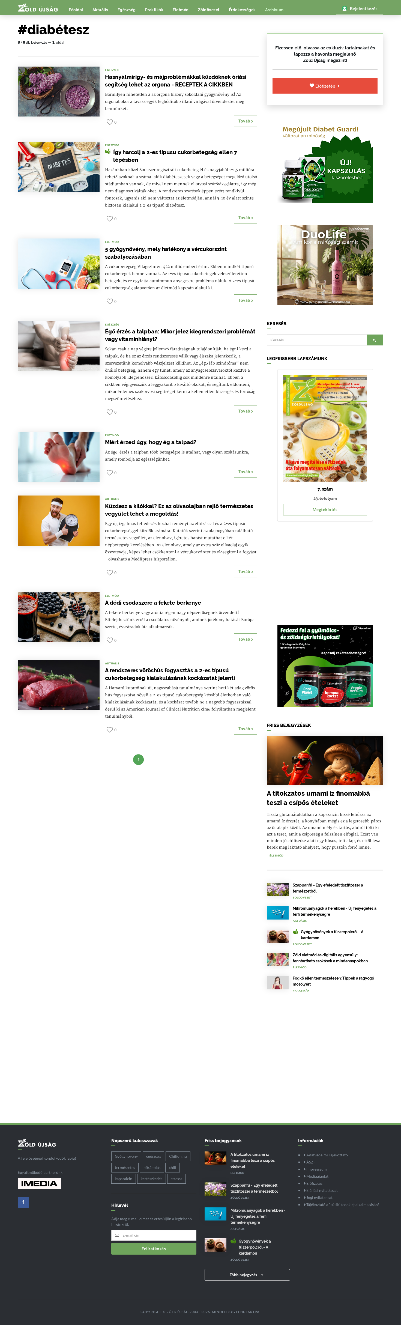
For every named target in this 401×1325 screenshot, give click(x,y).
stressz (176, 1178)
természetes (125, 1167)
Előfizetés (325, 86)
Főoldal (76, 10)
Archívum (274, 10)
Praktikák (154, 10)
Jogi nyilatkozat (319, 1197)
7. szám (325, 489)
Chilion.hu (178, 1156)
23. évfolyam (325, 498)
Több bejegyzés (244, 1274)
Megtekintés (325, 509)
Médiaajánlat (317, 1176)
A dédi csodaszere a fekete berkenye (153, 602)
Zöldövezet (209, 10)
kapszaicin (123, 1178)
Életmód (181, 10)
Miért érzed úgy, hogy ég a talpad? (150, 442)
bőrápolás (151, 1167)
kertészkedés (151, 1178)
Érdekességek (242, 10)
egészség (153, 1156)
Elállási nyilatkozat (322, 1190)
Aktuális (100, 10)
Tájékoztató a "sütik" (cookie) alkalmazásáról (343, 1204)
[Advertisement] (325, 570)
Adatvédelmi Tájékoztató (327, 1155)
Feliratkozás (154, 1248)
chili (172, 1167)
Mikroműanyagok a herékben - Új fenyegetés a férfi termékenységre (258, 1216)
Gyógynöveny (126, 1156)
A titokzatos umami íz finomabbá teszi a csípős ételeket (253, 1160)
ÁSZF (311, 1162)
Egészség (127, 10)
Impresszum (316, 1169)
